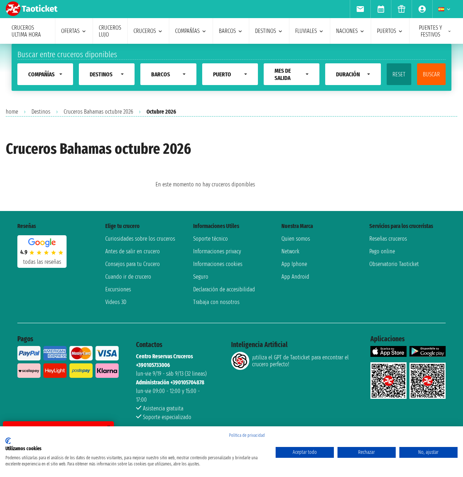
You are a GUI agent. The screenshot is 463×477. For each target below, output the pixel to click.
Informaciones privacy (217, 251)
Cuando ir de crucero (128, 276)
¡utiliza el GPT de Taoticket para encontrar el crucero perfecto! (300, 361)
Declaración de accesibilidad (224, 289)
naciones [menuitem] (347, 31)
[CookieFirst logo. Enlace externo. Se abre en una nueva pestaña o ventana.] (8, 441)
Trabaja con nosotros (216, 302)
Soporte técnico (210, 238)
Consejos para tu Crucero (132, 264)
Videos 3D (115, 302)
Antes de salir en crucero (132, 251)
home (12, 111)
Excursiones (118, 289)
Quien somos (295, 238)
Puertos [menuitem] (386, 31)
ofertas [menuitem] (70, 31)
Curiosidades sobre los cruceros (140, 238)
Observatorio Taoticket (394, 264)
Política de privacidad (247, 435)
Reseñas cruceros (388, 238)
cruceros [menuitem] (144, 31)
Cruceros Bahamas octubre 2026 (98, 111)
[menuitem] (360, 9)
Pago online (382, 251)
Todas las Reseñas (42, 261)
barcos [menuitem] (227, 31)
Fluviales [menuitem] (306, 31)
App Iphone (294, 264)
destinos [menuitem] (265, 31)
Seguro (200, 276)
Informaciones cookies (217, 264)
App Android (295, 276)
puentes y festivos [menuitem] (430, 31)
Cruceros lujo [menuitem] (110, 31)
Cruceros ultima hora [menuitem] (26, 31)
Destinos (40, 111)
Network (290, 251)
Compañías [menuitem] (187, 31)
